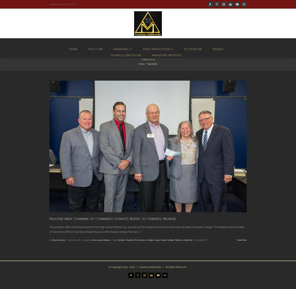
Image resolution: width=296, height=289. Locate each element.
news (94, 240)
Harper (157, 240)
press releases (104, 240)
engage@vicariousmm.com (63, 4)
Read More (242, 240)
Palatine (178, 240)
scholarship (187, 240)
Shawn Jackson (59, 240)
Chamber (121, 240)
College (150, 240)
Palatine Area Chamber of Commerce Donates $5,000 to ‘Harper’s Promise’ (112, 219)
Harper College (167, 240)
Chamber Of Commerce (135, 240)
